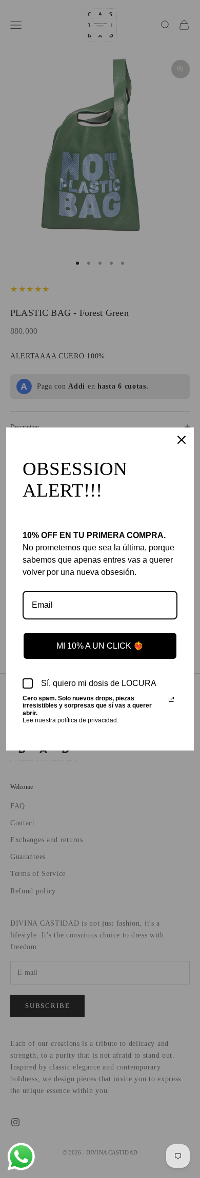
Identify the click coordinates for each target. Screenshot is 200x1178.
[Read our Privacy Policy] (171, 699)
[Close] (181, 439)
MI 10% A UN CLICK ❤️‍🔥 (100, 645)
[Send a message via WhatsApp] (21, 1157)
